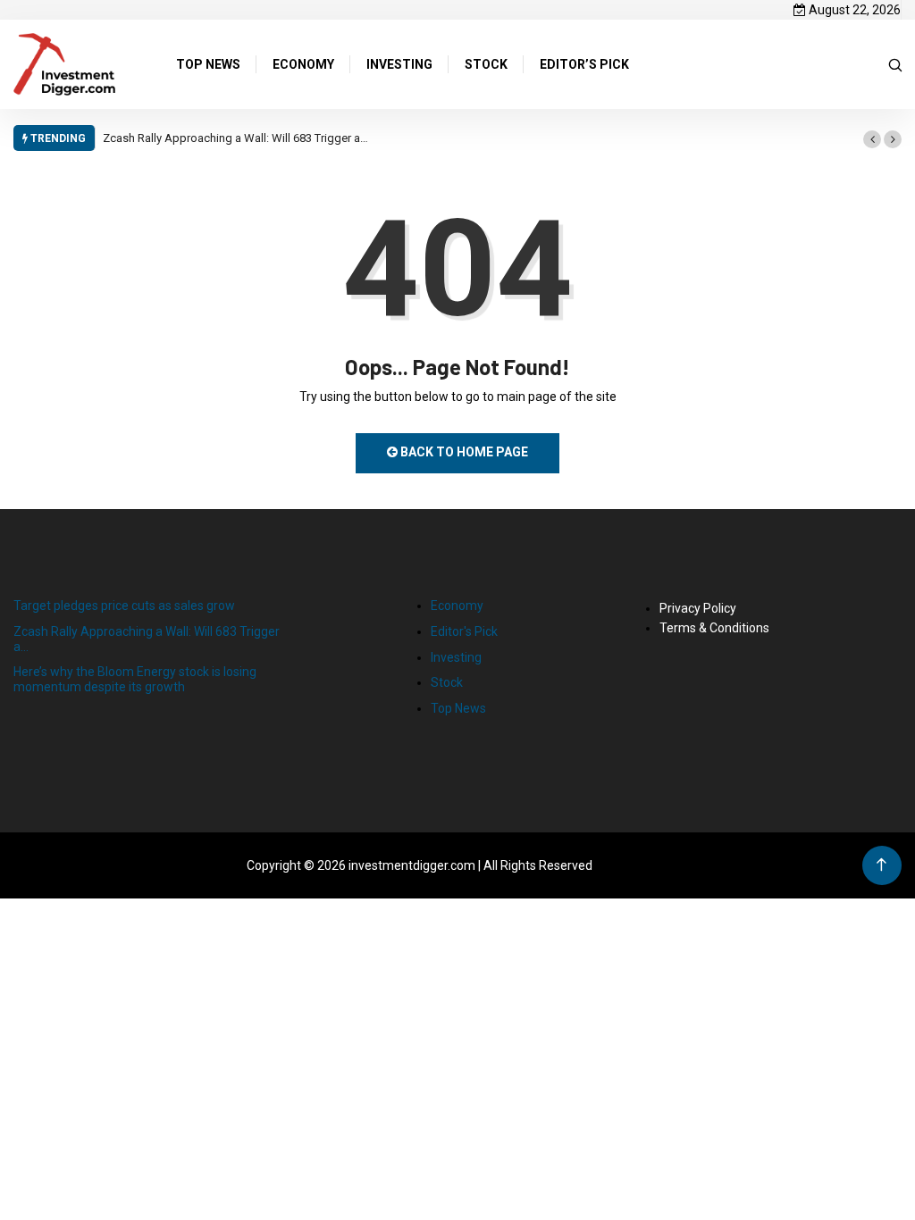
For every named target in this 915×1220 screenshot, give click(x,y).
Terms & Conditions (714, 628)
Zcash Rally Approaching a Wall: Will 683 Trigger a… (235, 138)
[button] (872, 139)
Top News (458, 708)
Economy (457, 605)
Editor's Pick (464, 631)
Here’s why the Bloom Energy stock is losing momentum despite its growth (134, 679)
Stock (447, 682)
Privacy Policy (697, 608)
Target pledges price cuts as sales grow (124, 605)
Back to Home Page (463, 452)
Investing (456, 657)
